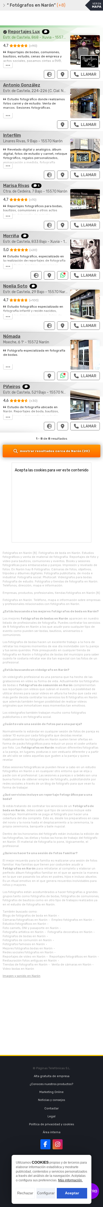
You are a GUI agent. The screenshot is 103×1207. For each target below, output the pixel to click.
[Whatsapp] (62, 275)
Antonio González (21, 85)
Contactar (51, 1108)
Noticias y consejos (51, 1100)
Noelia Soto (15, 286)
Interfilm (12, 135)
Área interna (51, 1132)
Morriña (11, 235)
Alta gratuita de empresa (51, 1076)
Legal (51, 1116)
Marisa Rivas (16, 185)
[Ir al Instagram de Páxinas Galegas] (58, 1144)
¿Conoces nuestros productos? (51, 1084)
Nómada (11, 336)
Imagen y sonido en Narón (21, 976)
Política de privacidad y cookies (51, 1124)
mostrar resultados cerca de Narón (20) (55, 451)
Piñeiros (11, 386)
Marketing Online (51, 1092)
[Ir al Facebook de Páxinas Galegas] (45, 1144)
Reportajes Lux (24, 31)
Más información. (70, 1180)
